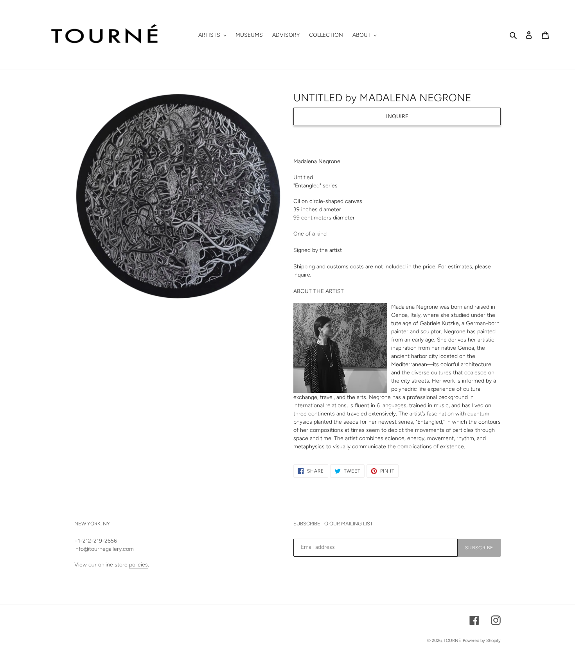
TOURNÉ (452, 640)
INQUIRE (397, 116)
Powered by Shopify (482, 640)
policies (138, 564)
